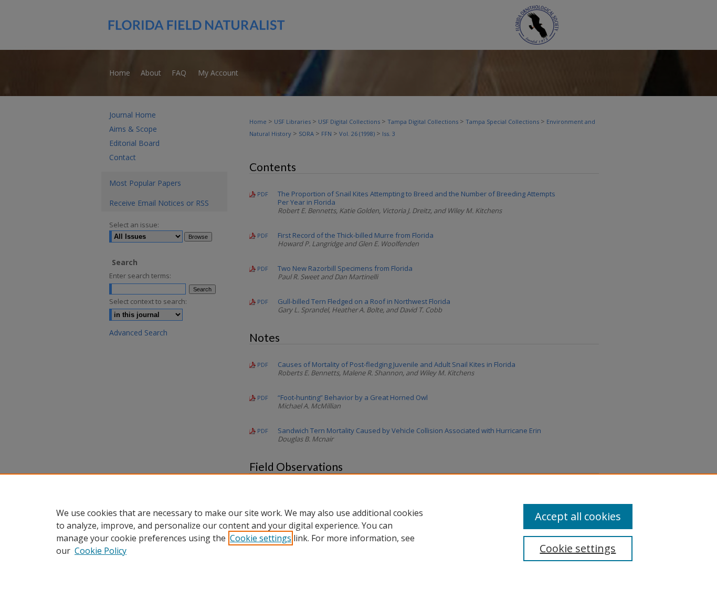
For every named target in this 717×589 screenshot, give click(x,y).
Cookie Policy (100, 550)
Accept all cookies (578, 516)
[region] (358, 531)
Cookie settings (260, 538)
